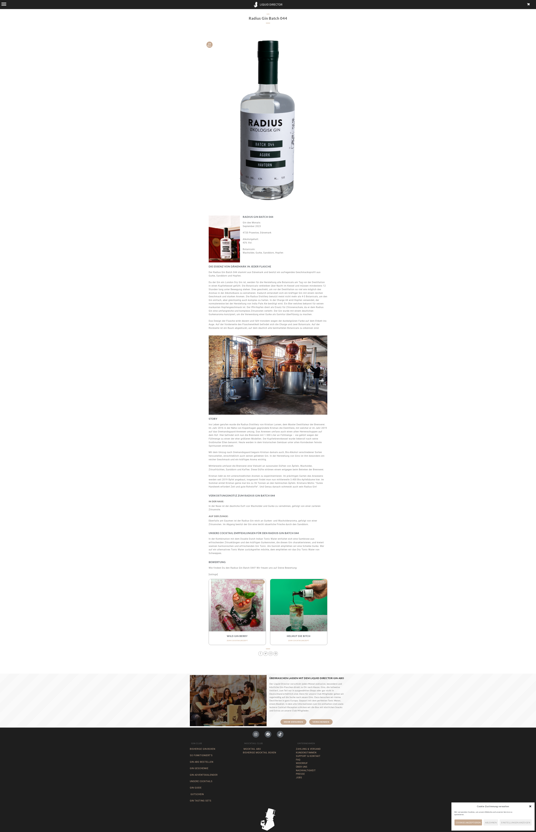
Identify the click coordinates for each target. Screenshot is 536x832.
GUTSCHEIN (197, 794)
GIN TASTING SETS (200, 800)
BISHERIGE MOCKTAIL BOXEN (259, 752)
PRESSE (300, 774)
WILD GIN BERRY (237, 636)
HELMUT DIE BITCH (298, 636)
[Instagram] (256, 734)
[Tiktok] (280, 734)
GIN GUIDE (196, 787)
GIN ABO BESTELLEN (202, 762)
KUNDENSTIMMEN (306, 752)
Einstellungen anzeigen (515, 822)
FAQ (298, 759)
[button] (530, 806)
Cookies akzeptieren (468, 822)
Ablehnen (491, 822)
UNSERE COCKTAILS (201, 781)
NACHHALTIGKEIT (306, 770)
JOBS (299, 777)
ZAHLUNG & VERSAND (308, 749)
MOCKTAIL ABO (252, 749)
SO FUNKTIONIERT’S (201, 755)
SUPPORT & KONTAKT (308, 756)
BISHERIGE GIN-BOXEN (202, 749)
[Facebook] (268, 734)
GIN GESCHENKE (199, 768)
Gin (268, 14)
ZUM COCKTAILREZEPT (237, 640)
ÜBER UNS (301, 766)
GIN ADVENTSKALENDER (204, 775)
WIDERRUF (302, 763)
